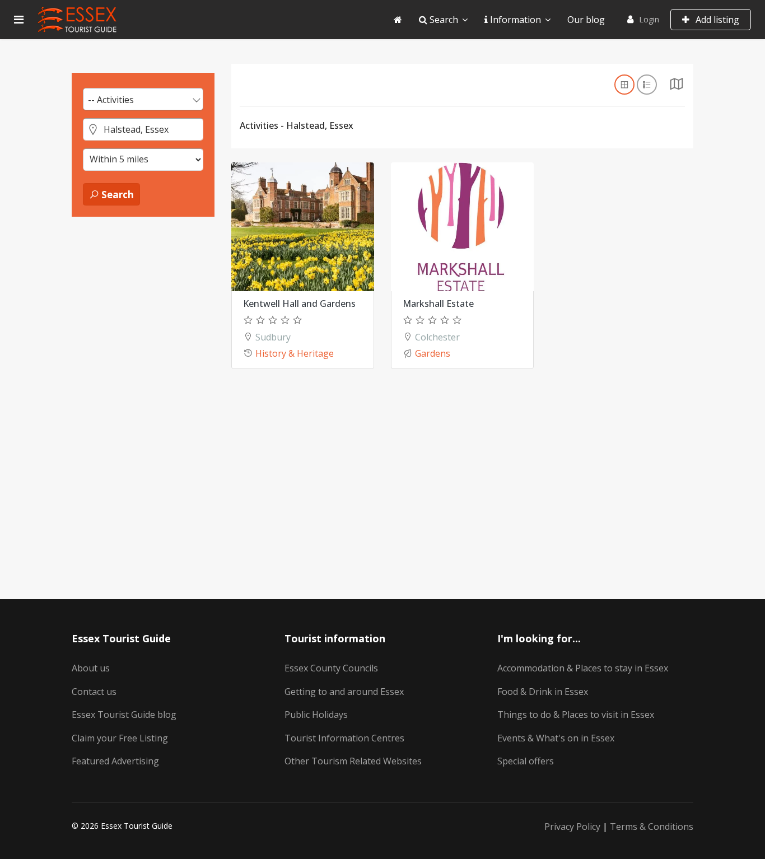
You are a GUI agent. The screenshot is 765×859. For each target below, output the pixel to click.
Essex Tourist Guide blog (124, 714)
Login (649, 19)
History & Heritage (294, 353)
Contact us (94, 691)
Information (514, 19)
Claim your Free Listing (120, 738)
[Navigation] (19, 19)
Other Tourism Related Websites (353, 761)
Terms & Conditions (651, 826)
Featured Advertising (115, 761)
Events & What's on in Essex (555, 738)
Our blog (586, 19)
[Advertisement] (143, 398)
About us (91, 668)
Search (442, 19)
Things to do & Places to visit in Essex (575, 714)
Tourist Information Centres (344, 738)
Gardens (432, 353)
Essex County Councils (331, 668)
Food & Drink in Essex (542, 691)
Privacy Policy (572, 826)
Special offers (525, 761)
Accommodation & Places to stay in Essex (582, 668)
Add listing (716, 19)
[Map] (676, 87)
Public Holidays (316, 714)
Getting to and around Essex (344, 691)
